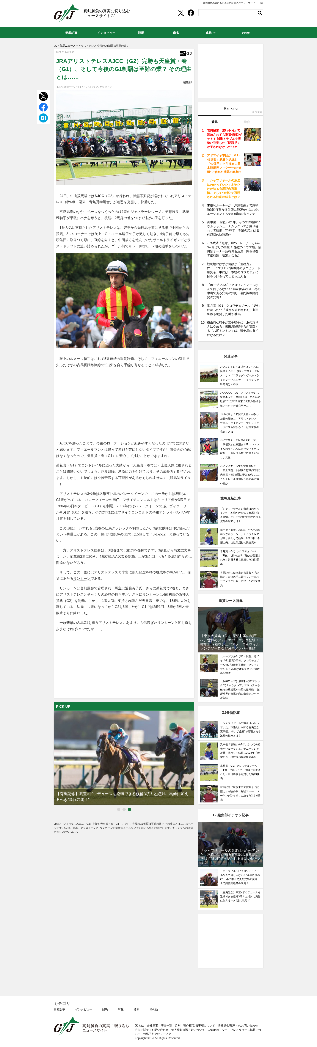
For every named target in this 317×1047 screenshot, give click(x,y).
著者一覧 (166, 1025)
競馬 (105, 1009)
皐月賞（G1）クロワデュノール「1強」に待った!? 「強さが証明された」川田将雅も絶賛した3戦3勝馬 (234, 310)
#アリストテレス (90, 87)
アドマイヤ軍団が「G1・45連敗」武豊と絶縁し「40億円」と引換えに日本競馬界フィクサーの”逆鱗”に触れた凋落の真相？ (224, 164)
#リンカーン (106, 87)
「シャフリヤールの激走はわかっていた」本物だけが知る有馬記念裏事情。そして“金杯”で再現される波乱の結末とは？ (223, 189)
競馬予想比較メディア (157, 1034)
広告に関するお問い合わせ (151, 1029)
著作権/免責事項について (199, 1025)
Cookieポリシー (218, 1029)
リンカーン (82, 578)
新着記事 (59, 1009)
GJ (66, 13)
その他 (153, 1009)
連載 (136, 1009)
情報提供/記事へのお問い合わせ (238, 1025)
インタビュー (83, 1009)
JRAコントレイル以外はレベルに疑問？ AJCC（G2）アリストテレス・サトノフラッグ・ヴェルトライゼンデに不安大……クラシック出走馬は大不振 (240, 375)
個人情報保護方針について (188, 1029)
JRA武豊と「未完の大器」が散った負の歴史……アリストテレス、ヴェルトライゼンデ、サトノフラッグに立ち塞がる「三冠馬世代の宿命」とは (239, 423)
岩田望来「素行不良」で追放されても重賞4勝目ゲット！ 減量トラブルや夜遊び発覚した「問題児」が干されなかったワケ (224, 139)
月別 (177, 1025)
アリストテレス (89, 827)
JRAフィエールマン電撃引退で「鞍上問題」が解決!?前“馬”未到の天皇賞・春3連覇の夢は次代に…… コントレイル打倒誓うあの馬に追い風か (240, 475)
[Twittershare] (181, 12)
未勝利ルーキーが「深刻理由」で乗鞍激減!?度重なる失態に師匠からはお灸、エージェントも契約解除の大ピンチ (234, 209)
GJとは (139, 1025)
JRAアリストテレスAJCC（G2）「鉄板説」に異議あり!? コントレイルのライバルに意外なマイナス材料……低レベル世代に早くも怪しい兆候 (239, 449)
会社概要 (152, 1025)
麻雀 (121, 1009)
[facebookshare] (191, 12)
